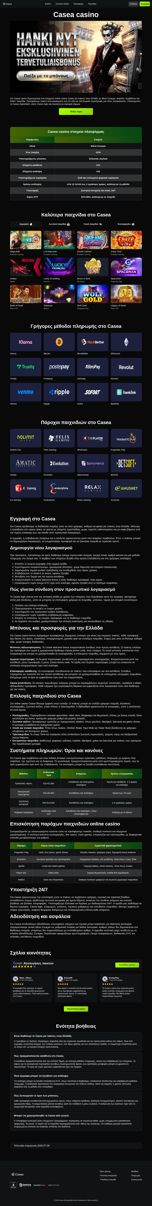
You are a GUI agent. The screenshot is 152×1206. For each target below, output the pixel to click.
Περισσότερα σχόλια (76, 1009)
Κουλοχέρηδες (124, 224)
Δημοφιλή (24, 224)
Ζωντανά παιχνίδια (57, 224)
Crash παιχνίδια (91, 224)
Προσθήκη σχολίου (127, 965)
